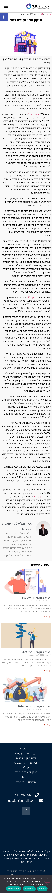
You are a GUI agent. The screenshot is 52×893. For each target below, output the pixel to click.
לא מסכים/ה (29, 888)
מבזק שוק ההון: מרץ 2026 (36, 652)
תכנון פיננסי (39, 496)
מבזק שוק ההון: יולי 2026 (36, 598)
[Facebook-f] (26, 811)
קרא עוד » (45, 616)
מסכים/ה (42, 888)
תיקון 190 (31, 297)
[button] (4, 17)
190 (41, 14)
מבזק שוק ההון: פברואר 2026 (34, 707)
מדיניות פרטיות (13, 888)
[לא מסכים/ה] (47, 883)
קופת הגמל (33, 114)
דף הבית (48, 14)
